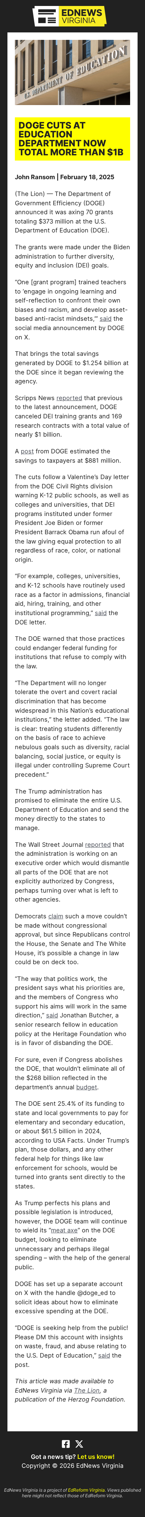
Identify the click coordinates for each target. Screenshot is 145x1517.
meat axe (64, 1230)
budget (86, 1087)
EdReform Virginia (86, 1490)
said (106, 318)
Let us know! (96, 1456)
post (27, 451)
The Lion (87, 1390)
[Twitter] (79, 1444)
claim (55, 916)
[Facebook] (65, 1444)
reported (69, 398)
